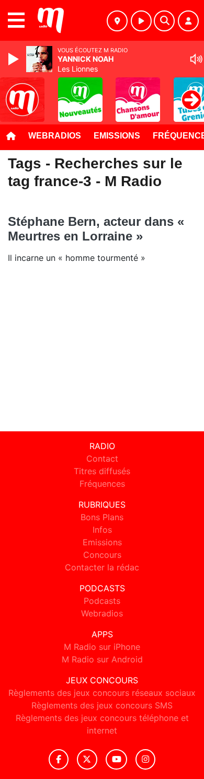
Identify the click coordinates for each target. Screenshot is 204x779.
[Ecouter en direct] (141, 20)
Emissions (117, 135)
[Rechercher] (164, 20)
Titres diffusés (102, 471)
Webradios (54, 135)
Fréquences (102, 483)
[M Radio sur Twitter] (87, 759)
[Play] (14, 59)
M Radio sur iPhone (102, 646)
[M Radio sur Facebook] (59, 759)
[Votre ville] (117, 20)
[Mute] (196, 59)
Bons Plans (102, 517)
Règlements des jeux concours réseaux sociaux (102, 693)
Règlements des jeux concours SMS (102, 705)
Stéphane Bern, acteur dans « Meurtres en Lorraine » (96, 228)
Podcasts (102, 600)
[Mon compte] (188, 20)
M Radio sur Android (102, 659)
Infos (102, 529)
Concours (102, 554)
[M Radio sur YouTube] (116, 759)
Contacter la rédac (102, 567)
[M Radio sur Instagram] (145, 759)
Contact (102, 458)
